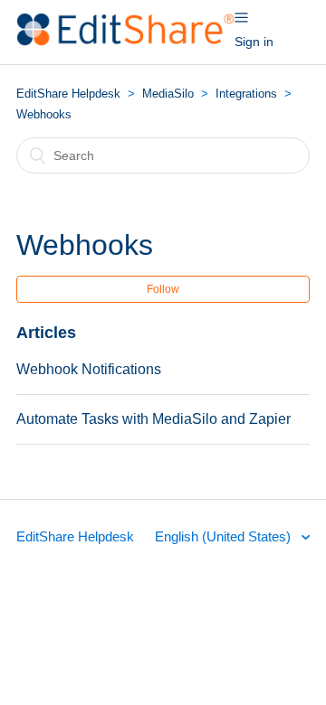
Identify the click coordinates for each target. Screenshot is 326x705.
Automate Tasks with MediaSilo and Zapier (153, 419)
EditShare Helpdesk (68, 93)
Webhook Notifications (88, 369)
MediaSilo (168, 93)
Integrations (246, 93)
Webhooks (44, 114)
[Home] (125, 41)
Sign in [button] (254, 41)
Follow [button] (163, 289)
